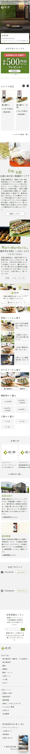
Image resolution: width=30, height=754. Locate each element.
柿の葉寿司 (6, 662)
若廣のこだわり (15, 214)
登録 (22, 629)
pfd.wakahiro (21, 572)
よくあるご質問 (8, 707)
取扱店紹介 (6, 696)
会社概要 (5, 714)
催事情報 (5, 700)
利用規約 (5, 734)
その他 (4, 679)
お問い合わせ (7, 738)
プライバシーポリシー (15, 634)
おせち (4, 683)
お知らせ (5, 710)
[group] (15, 22)
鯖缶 (4, 666)
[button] (14, 74)
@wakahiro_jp (22, 591)
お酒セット (6, 676)
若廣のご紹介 (7, 693)
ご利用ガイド (7, 731)
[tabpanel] (7, 110)
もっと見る (15, 134)
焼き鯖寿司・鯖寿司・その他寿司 (14, 659)
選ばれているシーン (15, 302)
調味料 (4, 669)
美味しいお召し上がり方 (15, 278)
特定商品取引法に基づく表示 (13, 724)
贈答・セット (7, 672)
